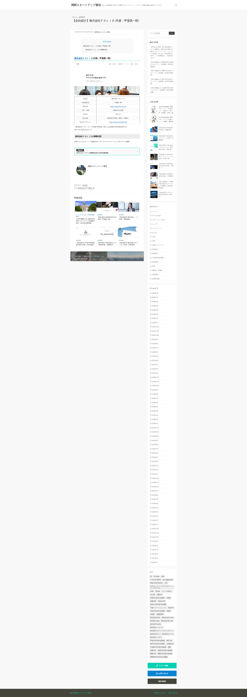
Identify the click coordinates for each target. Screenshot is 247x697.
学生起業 (155, 262)
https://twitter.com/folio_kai (118, 122)
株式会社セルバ (155, 634)
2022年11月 (155, 482)
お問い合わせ (163, 673)
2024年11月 (155, 381)
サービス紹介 (156, 215)
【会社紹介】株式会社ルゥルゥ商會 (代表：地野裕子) (107, 244)
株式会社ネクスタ (168, 634)
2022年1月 (155, 524)
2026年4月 (155, 310)
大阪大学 (171, 608)
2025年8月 (155, 344)
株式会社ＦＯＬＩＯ (83, 58)
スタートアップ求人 (158, 220)
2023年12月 (155, 428)
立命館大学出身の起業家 (158, 647)
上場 (153, 237)
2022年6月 (155, 503)
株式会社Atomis (155, 617)
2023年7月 (155, 449)
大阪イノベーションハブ (158, 608)
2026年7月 (155, 297)
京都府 (168, 598)
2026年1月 (155, 323)
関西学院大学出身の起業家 (159, 657)
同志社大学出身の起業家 (158, 604)
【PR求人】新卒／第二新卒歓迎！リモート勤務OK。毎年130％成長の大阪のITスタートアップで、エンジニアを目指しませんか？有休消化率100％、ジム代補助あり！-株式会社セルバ (162, 52)
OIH (166, 583)
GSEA (162, 576)
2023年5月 (155, 457)
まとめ (84, 215)
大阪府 (152, 614)
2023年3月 (155, 466)
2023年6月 (155, 453)
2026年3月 (155, 314)
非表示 (109, 41)
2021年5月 (155, 558)
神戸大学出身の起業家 (157, 644)
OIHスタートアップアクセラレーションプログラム (161, 587)
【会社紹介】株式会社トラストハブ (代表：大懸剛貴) (166, 138)
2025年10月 (155, 335)
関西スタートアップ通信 (83, 693)
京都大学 (159, 594)
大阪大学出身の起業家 (157, 611)
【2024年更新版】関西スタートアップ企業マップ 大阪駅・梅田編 (166, 119)
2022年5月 (155, 508)
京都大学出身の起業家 (157, 598)
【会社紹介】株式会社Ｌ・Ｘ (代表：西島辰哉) (128, 218)
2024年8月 (155, 394)
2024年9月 (155, 390)
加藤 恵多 (153, 601)
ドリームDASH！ (167, 591)
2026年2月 (155, 318)
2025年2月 (155, 369)
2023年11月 (155, 432)
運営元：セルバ (160, 693)
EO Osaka (156, 576)
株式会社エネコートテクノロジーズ (161, 631)
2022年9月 (155, 491)
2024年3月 (155, 415)
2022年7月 (155, 499)
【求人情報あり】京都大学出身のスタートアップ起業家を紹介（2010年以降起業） (85, 221)
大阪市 (168, 611)
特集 (153, 266)
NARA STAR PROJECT (156, 583)
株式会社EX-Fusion (168, 617)
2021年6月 (155, 554)
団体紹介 (155, 253)
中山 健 (152, 594)
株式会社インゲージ (156, 627)
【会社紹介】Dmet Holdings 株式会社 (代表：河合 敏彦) (85, 244)
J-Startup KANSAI (155, 580)
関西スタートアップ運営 (103, 32)
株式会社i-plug (154, 621)
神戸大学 (169, 640)
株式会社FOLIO (82, 188)
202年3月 (155, 562)
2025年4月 (155, 360)
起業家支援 (155, 279)
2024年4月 (155, 411)
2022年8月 (155, 495)
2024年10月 (155, 386)
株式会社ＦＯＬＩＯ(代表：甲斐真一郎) (97, 46)
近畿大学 (153, 650)
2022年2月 (155, 520)
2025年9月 (155, 339)
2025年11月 (155, 331)
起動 (169, 647)
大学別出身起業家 (158, 258)
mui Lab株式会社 (168, 580)
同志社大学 (161, 601)
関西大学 (153, 654)
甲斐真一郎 (91, 188)
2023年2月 (155, 470)
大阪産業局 (160, 614)
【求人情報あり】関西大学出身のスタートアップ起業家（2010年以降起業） (161, 73)
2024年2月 (155, 419)
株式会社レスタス (156, 637)
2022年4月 (155, 512)
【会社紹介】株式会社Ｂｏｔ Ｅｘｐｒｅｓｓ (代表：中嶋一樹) (166, 156)
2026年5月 (155, 306)
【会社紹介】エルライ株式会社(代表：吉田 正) (166, 194)
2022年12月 (155, 478)
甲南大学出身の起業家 (157, 640)
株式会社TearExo (155, 624)
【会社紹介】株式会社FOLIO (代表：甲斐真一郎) (107, 218)
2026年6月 (155, 301)
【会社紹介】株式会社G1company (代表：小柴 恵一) (166, 166)
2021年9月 (155, 541)
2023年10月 (155, 436)
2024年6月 (155, 402)
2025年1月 (155, 373)
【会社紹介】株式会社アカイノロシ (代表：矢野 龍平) (128, 244)
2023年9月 (155, 440)
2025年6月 (155, 352)
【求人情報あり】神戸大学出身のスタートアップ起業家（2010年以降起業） (161, 81)
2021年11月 (155, 533)
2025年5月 (155, 356)
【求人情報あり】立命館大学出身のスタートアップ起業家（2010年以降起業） (161, 90)
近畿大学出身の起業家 (165, 650)
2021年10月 (155, 537)
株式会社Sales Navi (167, 621)
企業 (153, 241)
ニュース (78, 215)
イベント (155, 211)
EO (151, 576)
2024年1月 (155, 423)
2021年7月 (155, 550)
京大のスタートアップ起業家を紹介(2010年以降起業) (92, 153)
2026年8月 (155, 293)
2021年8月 (155, 545)
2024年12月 (155, 377)
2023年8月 (155, 444)
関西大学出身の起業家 (165, 654)
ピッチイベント (157, 228)
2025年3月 (155, 365)
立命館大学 (170, 644)
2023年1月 (155, 474)
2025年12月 (155, 327)
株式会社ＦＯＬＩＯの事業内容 (96, 50)
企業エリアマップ (158, 245)
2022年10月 (155, 487)
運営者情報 (162, 681)
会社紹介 (82, 17)
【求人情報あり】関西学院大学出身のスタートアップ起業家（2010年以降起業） (161, 64)
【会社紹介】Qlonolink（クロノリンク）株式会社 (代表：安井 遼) (166, 147)
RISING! (157, 591)
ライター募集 (163, 665)
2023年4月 (155, 461)
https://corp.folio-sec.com (118, 106)
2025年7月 (155, 348)
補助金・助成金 (157, 270)
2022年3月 (155, 516)
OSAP (152, 591)
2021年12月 (155, 529)
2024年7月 (155, 398)
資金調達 (155, 274)
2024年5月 (155, 407)
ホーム (74, 17)
